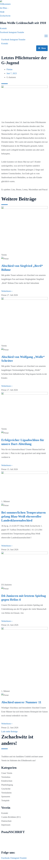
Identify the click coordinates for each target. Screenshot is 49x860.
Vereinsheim (6, 793)
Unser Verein (6, 773)
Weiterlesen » (6, 291)
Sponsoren (5, 796)
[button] (9, 731)
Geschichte (5, 789)
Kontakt (4, 813)
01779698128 (7, 845)
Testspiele (5, 800)
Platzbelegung (7, 785)
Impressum (5, 825)
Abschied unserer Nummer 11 (21, 702)
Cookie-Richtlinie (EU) (11, 817)
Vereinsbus (5, 777)
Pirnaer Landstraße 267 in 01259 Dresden (17, 837)
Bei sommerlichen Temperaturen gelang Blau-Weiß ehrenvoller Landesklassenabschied (23, 516)
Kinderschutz (6, 781)
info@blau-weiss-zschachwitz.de (14, 841)
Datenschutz (6, 821)
